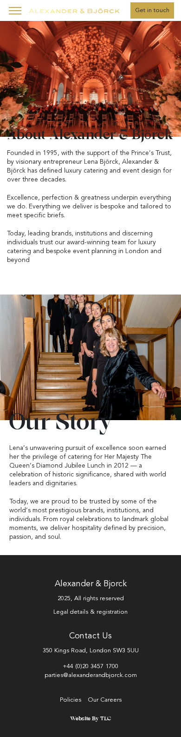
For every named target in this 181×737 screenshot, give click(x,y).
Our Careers (105, 699)
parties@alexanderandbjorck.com (91, 675)
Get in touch (152, 10)
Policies (70, 699)
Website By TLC (90, 719)
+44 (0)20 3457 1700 (90, 666)
